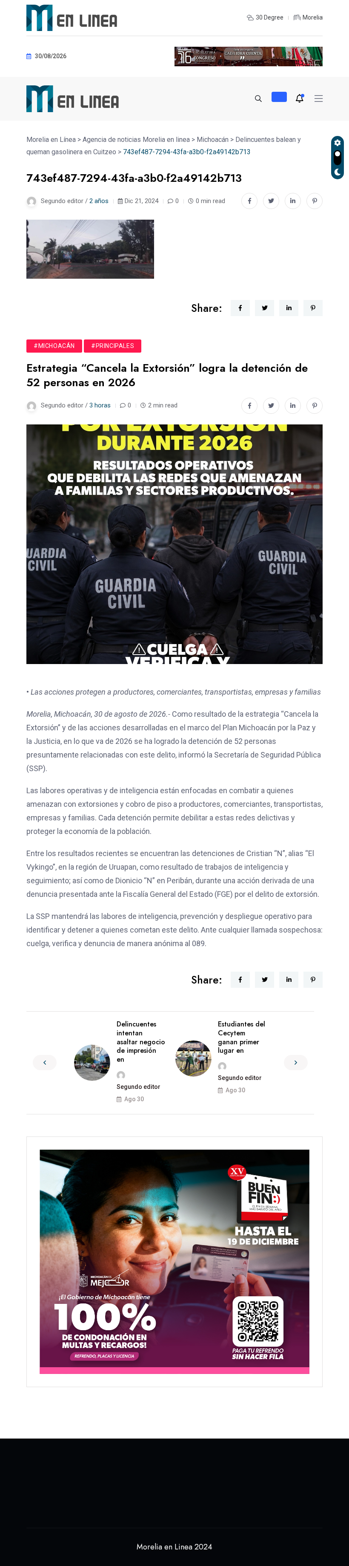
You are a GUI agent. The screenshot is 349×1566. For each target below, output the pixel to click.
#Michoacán (54, 345)
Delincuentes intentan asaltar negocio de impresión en (141, 1041)
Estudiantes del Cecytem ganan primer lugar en (241, 1037)
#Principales (112, 345)
